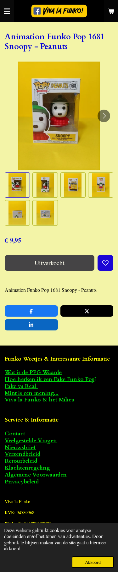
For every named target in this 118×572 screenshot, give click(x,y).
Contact (15, 433)
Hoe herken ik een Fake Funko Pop (49, 379)
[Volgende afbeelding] (104, 116)
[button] (17, 185)
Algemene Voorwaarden (36, 474)
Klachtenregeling (27, 467)
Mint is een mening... (32, 393)
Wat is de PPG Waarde (33, 372)
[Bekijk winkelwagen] (111, 11)
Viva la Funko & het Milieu (40, 399)
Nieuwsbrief (20, 447)
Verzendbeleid (22, 454)
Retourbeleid (21, 461)
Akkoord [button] (93, 562)
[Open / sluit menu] (7, 11)
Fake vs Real (21, 386)
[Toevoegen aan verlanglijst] (105, 263)
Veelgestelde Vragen (31, 440)
